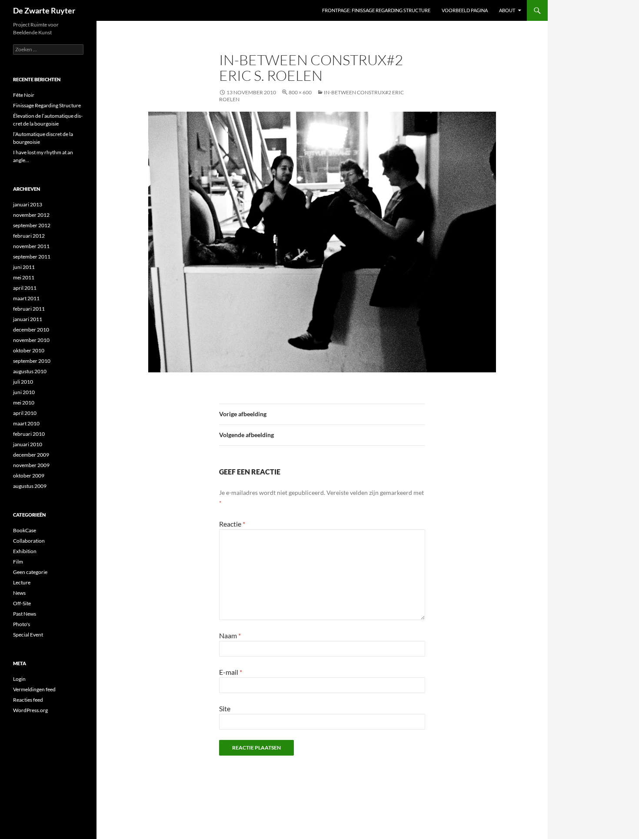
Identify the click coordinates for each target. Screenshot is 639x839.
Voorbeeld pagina (465, 10)
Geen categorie (30, 572)
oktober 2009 (28, 475)
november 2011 (31, 246)
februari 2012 (29, 235)
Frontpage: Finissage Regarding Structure (376, 10)
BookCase (24, 530)
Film (18, 561)
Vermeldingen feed (34, 689)
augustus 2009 (30, 486)
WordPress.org (30, 710)
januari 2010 (27, 444)
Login (19, 679)
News (19, 593)
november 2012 (31, 215)
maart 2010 (26, 423)
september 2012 (31, 225)
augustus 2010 (30, 371)
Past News (24, 613)
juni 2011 (24, 267)
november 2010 (31, 340)
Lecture (21, 582)
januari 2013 (27, 204)
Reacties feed (28, 699)
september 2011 (31, 256)
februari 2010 (29, 434)
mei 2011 (23, 277)
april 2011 (25, 288)
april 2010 (25, 413)
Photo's (21, 624)
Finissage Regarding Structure (47, 105)
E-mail (230, 672)
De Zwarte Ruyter (44, 10)
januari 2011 (27, 319)
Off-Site (22, 603)
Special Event (28, 634)
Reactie (232, 524)
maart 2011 (26, 298)
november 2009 (31, 465)
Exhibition (25, 551)
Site (224, 708)
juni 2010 (24, 392)
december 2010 (31, 329)
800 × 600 (300, 92)
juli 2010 (23, 381)
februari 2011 (29, 308)
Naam (230, 635)
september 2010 (31, 361)
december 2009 (31, 454)
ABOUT (507, 10)
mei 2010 (23, 402)
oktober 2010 (28, 350)
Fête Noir (23, 95)
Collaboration (29, 540)
